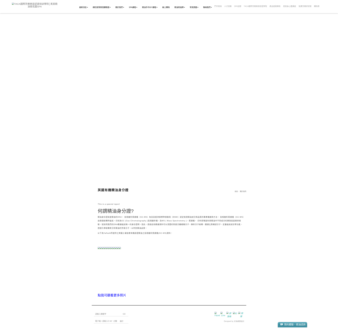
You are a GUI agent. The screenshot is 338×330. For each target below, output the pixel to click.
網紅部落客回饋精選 (101, 7)
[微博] (241, 314)
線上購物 (166, 7)
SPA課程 (132, 7)
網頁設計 (240, 321)
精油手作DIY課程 (149, 7)
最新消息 (83, 7)
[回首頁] (34, 5)
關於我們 (119, 7)
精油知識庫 (179, 7)
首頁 (236, 191)
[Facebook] (217, 314)
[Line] (223, 314)
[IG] (235, 314)
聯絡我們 (207, 7)
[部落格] (229, 314)
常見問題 (193, 7)
